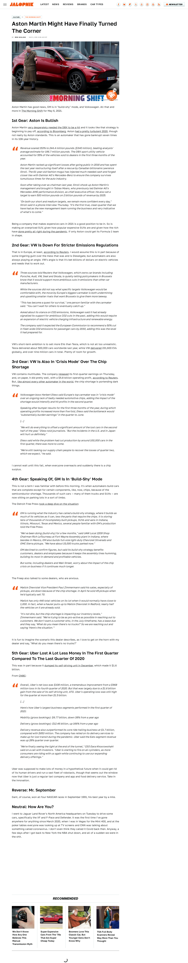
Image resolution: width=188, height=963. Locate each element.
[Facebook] (118, 4)
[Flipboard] (130, 4)
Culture (16, 17)
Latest (44, 4)
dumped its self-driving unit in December (68, 665)
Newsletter (175, 4)
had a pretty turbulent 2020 (91, 131)
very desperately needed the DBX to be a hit (54, 127)
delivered (96, 348)
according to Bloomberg (51, 131)
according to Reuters (56, 252)
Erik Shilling (20, 37)
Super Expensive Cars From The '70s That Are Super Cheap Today (51, 936)
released (63, 374)
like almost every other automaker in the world (45, 381)
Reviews (68, 4)
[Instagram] (147, 4)
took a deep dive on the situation (58, 503)
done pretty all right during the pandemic (42, 231)
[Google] (153, 4)
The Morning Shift (33, 17)
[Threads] (142, 4)
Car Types (96, 4)
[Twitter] (136, 4)
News (55, 4)
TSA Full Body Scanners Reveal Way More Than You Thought (107, 936)
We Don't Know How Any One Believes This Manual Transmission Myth (22, 937)
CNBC (22, 675)
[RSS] (159, 4)
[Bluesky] (124, 4)
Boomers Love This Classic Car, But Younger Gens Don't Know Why (79, 936)
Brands (82, 4)
